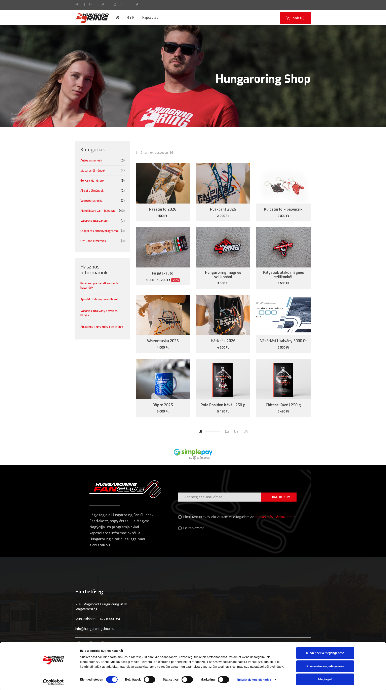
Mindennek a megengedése (325, 653)
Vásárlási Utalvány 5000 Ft (283, 341)
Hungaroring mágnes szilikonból (223, 274)
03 (236, 431)
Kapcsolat (150, 17)
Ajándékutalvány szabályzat (99, 299)
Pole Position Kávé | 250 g (223, 405)
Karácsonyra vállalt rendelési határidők (99, 286)
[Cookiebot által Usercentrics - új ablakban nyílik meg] (53, 682)
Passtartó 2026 (162, 209)
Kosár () (297, 18)
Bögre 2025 (163, 405)
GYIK (130, 17)
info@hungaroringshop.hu (94, 629)
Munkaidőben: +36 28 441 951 (97, 619)
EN (90, 4)
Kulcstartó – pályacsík (283, 209)
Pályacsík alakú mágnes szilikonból (283, 274)
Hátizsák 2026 (223, 341)
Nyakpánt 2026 (223, 209)
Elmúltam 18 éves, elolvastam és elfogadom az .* (239, 517)
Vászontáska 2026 (163, 341)
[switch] (149, 679)
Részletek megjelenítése (254, 679)
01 (200, 431)
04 (245, 431)
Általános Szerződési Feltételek (101, 327)
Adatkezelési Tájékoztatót (274, 517)
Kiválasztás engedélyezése (325, 666)
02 (227, 431)
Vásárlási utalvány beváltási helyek (99, 313)
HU (77, 4)
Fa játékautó (162, 273)
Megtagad (325, 679)
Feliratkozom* (193, 528)
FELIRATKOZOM (279, 497)
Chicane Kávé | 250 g (283, 405)
